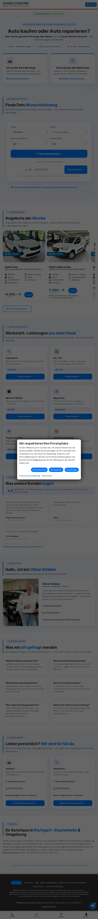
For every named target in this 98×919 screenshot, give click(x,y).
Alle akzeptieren (39, 470)
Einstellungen (71, 470)
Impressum (47, 475)
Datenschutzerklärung (29, 475)
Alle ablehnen (56, 470)
